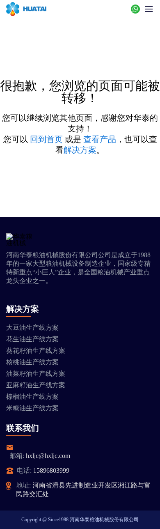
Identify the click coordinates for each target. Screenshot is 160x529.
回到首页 (46, 139)
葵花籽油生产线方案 (35, 350)
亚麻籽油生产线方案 (35, 385)
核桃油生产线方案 (32, 362)
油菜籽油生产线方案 (35, 373)
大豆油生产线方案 (32, 327)
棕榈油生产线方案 (32, 396)
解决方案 (80, 149)
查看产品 (99, 139)
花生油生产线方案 (32, 339)
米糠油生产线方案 (32, 408)
